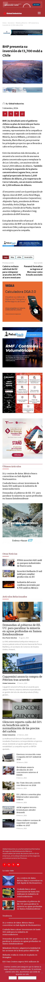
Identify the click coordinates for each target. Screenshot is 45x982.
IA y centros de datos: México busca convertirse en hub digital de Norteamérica (19, 476)
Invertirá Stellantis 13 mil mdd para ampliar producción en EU (29, 574)
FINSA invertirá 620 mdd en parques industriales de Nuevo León (29, 563)
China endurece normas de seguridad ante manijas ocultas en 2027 (28, 822)
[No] (42, 973)
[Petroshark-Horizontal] (22, 248)
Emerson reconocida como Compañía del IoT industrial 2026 (28, 756)
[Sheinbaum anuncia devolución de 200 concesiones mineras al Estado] (8, 770)
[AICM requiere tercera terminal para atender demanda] (8, 810)
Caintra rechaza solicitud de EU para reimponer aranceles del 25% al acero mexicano (11, 272)
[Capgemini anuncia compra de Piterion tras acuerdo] (22, 663)
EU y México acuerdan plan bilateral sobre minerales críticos (28, 797)
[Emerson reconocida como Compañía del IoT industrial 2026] (8, 757)
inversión (28, 257)
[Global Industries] (4, 103)
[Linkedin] (9, 865)
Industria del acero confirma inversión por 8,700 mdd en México (28, 585)
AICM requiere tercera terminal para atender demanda (26, 809)
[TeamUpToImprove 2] (22, 545)
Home (4, 23)
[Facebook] (5, 113)
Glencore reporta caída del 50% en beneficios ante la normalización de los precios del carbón (22, 727)
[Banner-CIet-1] (22, 458)
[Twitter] (10, 113)
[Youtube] (18, 865)
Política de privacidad (27, 978)
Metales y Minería (21, 23)
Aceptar (13, 978)
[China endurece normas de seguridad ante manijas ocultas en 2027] (8, 823)
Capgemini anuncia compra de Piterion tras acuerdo (22, 678)
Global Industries (16, 104)
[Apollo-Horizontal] (22, 94)
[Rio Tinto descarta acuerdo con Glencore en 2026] (8, 786)
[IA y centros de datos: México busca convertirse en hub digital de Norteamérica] (8, 880)
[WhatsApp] (22, 113)
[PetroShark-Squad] (22, 367)
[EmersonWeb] (22, 37)
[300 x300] (22, 412)
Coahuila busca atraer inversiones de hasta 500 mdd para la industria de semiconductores (20, 486)
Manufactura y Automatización (13, 672)
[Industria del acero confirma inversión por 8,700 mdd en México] (8, 584)
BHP (12, 257)
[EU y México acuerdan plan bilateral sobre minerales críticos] (8, 797)
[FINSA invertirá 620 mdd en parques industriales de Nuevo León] (8, 562)
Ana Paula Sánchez (9, 638)
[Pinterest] (16, 113)
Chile (19, 257)
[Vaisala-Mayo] (22, 321)
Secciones (11, 23)
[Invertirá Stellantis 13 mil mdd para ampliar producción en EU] (8, 573)
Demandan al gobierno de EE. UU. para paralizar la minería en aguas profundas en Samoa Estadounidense (22, 496)
